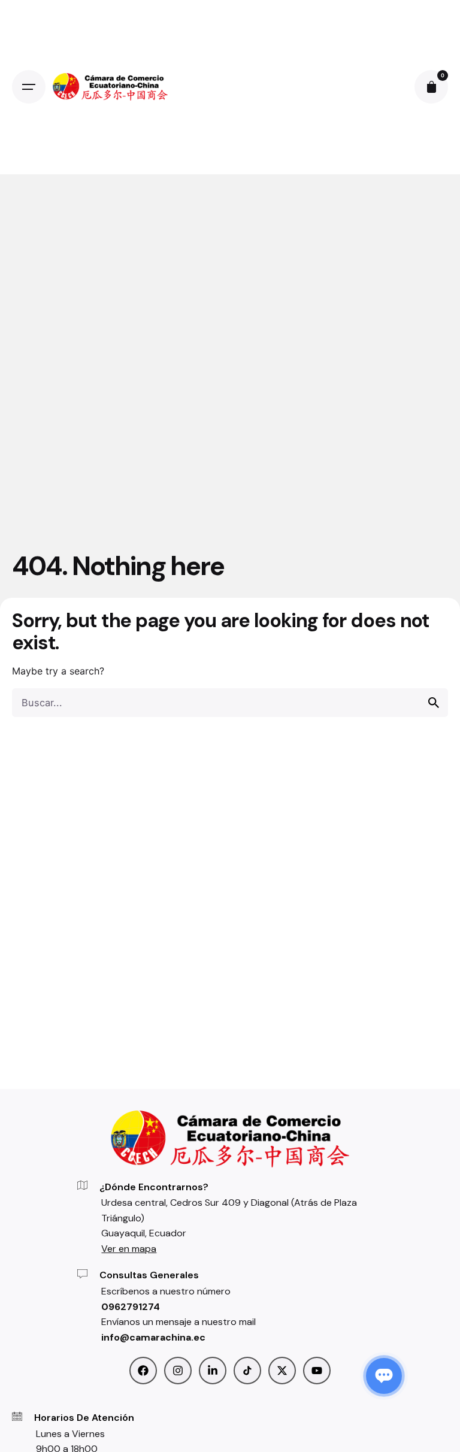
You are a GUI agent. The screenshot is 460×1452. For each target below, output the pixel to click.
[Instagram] (178, 1370)
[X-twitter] (282, 1370)
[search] (433, 702)
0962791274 (130, 1306)
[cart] (431, 87)
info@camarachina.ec (153, 1337)
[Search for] (230, 702)
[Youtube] (317, 1370)
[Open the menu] (29, 87)
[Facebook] (143, 1370)
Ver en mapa (128, 1248)
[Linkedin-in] (212, 1370)
